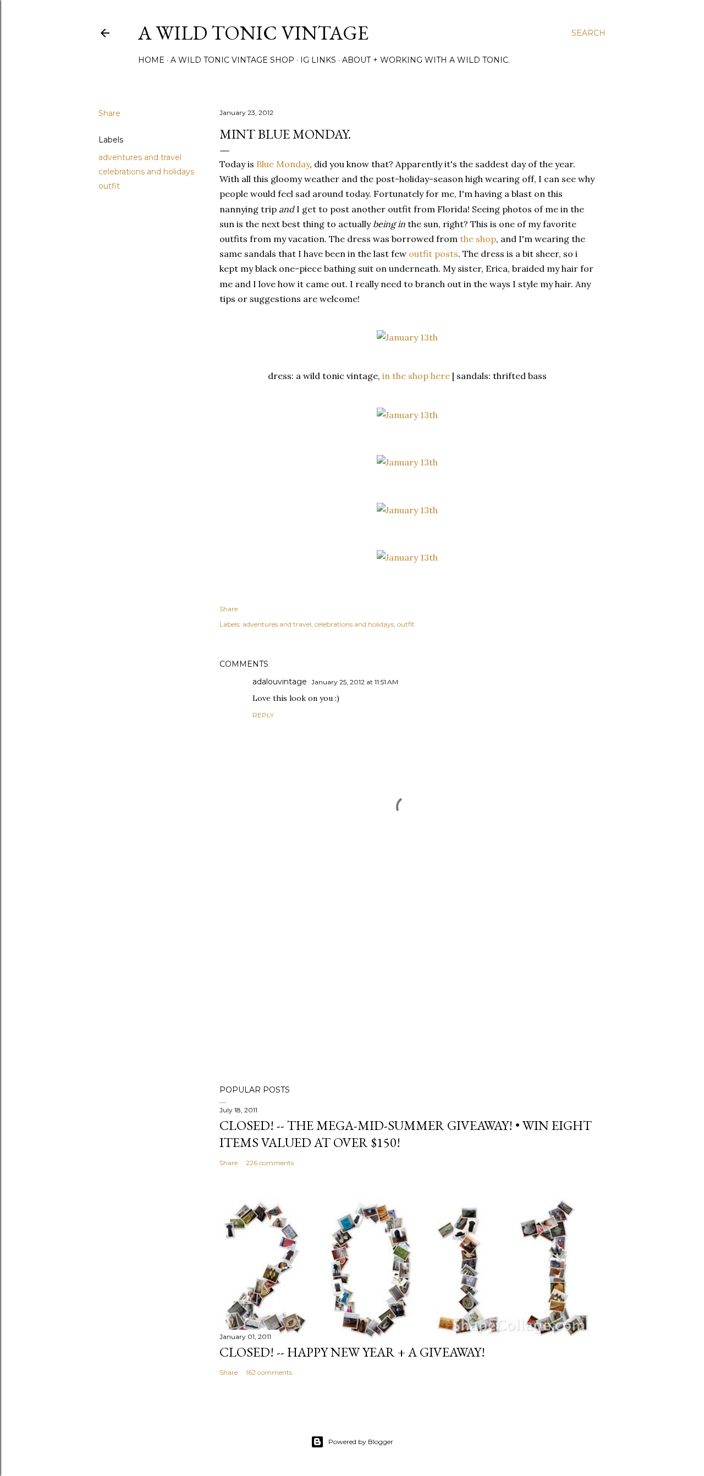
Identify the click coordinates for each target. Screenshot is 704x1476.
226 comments (270, 1163)
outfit (109, 186)
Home (151, 60)
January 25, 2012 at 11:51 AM (354, 682)
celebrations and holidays (146, 172)
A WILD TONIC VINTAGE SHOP (232, 60)
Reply (263, 715)
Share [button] (109, 113)
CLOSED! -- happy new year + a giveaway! (352, 1351)
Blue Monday (283, 163)
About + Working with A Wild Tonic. (426, 60)
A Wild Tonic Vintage (253, 33)
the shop (478, 238)
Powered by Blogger (360, 1441)
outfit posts (433, 253)
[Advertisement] (407, 980)
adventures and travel (140, 157)
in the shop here (416, 375)
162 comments (269, 1372)
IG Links (318, 60)
